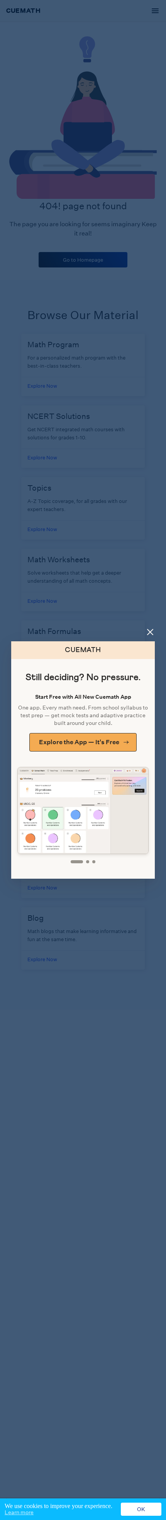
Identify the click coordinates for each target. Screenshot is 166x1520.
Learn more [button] (19, 1512)
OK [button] (141, 1509)
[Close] (150, 632)
